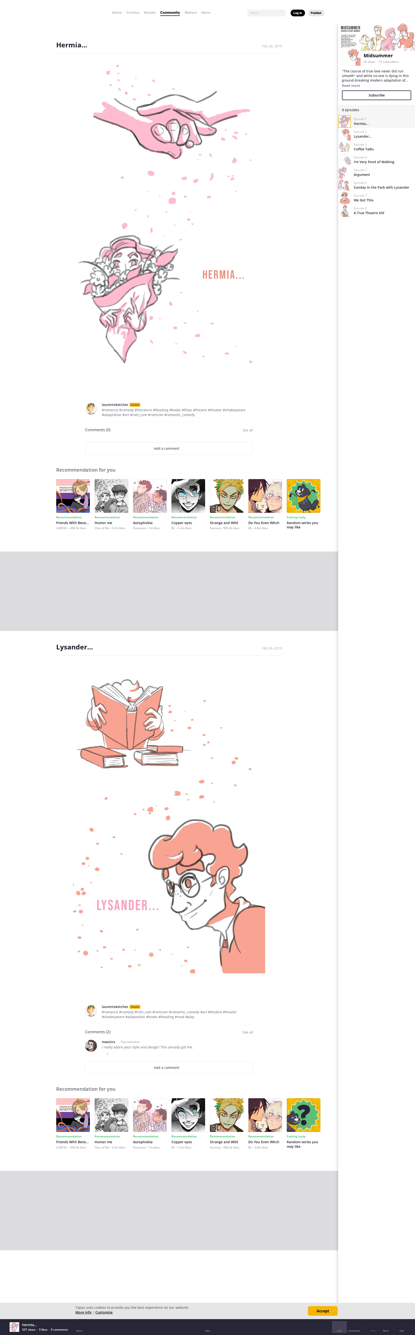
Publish (316, 13)
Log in (297, 13)
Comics (133, 12)
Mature (191, 12)
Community (170, 12)
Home (117, 12)
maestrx (108, 1042)
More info (83, 1312)
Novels (149, 12)
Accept (323, 1311)
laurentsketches (115, 405)
